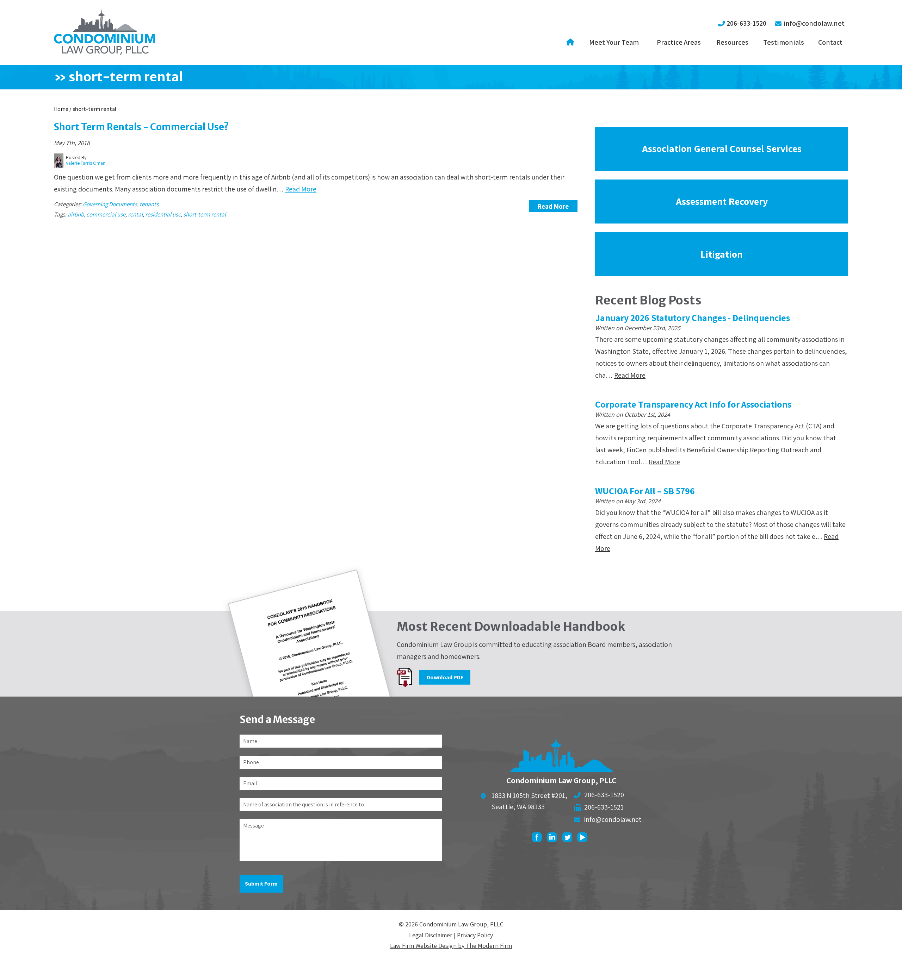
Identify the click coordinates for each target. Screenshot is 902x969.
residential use (163, 214)
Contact (830, 42)
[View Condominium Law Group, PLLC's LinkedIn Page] (554, 839)
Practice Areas (679, 42)
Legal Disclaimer (430, 935)
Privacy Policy (475, 935)
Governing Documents (110, 204)
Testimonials (783, 42)
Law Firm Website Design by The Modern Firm (451, 946)
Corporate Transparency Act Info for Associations (693, 404)
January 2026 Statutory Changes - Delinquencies (692, 317)
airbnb (76, 214)
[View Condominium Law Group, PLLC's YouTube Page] (584, 839)
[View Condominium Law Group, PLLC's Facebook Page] (538, 839)
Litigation (721, 253)
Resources (732, 42)
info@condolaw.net (814, 23)
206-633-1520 (746, 23)
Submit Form (261, 883)
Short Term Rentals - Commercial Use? (141, 127)
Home (571, 42)
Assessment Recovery (722, 201)
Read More (300, 189)
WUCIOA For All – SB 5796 (645, 491)
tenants (149, 204)
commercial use (105, 214)
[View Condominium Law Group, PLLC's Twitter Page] (569, 839)
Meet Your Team (614, 42)
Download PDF (445, 677)
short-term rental (204, 214)
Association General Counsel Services (722, 148)
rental (135, 214)
